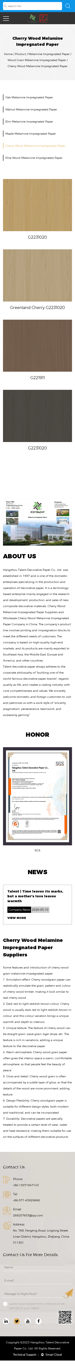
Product (20, 54)
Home (8, 54)
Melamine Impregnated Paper (49, 54)
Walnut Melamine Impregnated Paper (31, 109)
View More (16, 918)
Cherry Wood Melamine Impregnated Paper (35, 146)
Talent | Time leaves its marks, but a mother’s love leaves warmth (35, 896)
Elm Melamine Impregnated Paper (29, 121)
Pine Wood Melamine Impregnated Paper (33, 158)
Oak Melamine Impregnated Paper (29, 97)
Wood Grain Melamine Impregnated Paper (37, 60)
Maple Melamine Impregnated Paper (30, 133)
